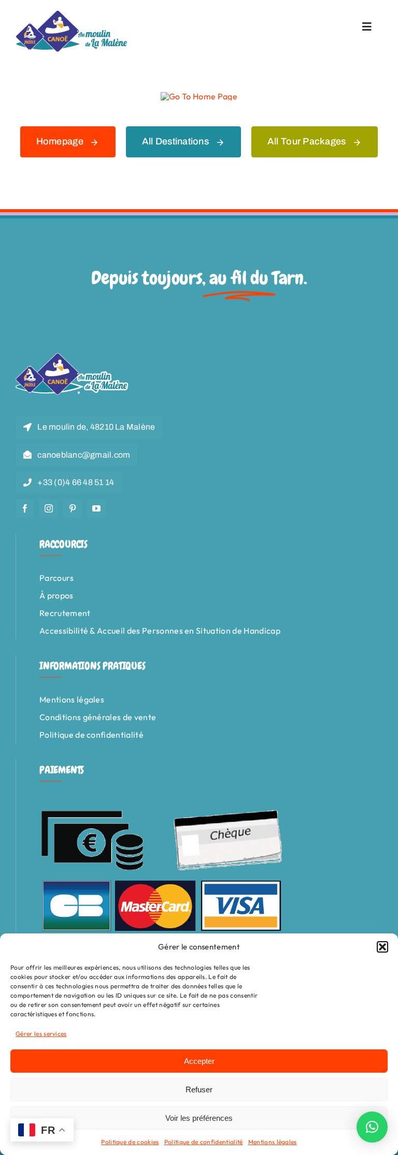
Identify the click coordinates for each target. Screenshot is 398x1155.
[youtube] (96, 508)
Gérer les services (41, 1033)
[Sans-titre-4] (72, 14)
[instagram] (48, 508)
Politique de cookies (130, 1142)
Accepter (199, 1061)
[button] (382, 947)
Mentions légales (272, 1142)
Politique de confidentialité (203, 1142)
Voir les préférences (199, 1118)
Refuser (199, 1089)
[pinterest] (72, 508)
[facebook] (25, 508)
